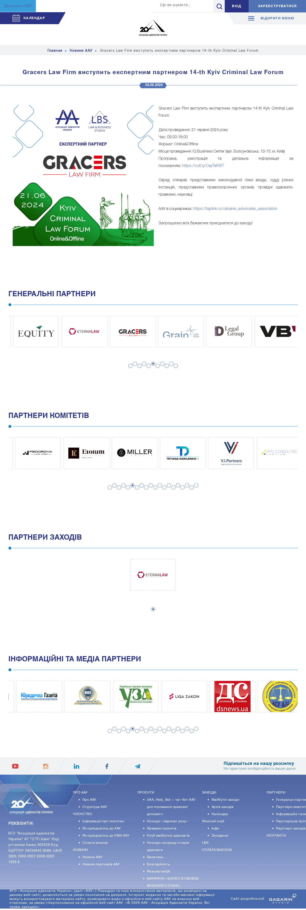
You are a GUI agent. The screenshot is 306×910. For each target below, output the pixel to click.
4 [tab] (142, 368)
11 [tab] (175, 370)
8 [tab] (160, 368)
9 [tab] (165, 370)
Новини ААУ (92, 857)
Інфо (215, 828)
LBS (205, 843)
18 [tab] (186, 490)
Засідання (220, 836)
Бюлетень (155, 857)
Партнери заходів (291, 828)
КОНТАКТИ (276, 836)
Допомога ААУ (18, 6)
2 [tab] (133, 368)
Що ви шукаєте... (175, 5)
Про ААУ (89, 800)
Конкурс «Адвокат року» (167, 821)
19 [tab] (190, 492)
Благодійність (158, 864)
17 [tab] (181, 492)
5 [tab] (147, 370)
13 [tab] (163, 492)
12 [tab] (159, 490)
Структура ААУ (94, 807)
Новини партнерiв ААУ (101, 864)
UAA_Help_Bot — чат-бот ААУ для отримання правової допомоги (171, 807)
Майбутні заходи (225, 800)
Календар (220, 814)
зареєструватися (277, 6)
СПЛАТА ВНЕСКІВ (217, 850)
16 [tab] (177, 490)
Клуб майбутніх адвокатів (168, 836)
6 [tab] (151, 368)
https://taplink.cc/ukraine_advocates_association (235, 209)
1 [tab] (129, 370)
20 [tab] (195, 490)
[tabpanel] (32, 331)
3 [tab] (138, 370)
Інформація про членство (103, 821)
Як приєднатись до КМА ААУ (105, 836)
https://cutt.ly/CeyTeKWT (203, 166)
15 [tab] (172, 492)
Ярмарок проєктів (161, 828)
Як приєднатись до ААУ (101, 828)
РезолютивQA (158, 871)
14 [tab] (168, 490)
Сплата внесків (95, 843)
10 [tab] (170, 368)
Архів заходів (223, 807)
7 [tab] (156, 370)
